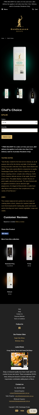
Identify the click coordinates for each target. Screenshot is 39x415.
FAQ (19, 309)
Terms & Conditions (19, 318)
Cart (36, 9)
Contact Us (19, 314)
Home (2, 38)
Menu (6, 9)
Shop (19, 311)
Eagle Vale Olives (19, 338)
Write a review (20, 222)
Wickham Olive (19, 341)
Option (3, 119)
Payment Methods (19, 316)
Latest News (19, 347)
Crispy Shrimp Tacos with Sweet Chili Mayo (19, 350)
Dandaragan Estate (24, 407)
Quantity (4, 127)
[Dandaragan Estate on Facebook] (19, 328)
